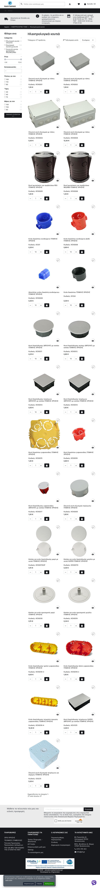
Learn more (8, 880)
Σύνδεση (54, 842)
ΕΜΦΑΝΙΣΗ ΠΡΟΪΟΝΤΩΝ (13, 115)
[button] (70, 4)
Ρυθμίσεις (39, 883)
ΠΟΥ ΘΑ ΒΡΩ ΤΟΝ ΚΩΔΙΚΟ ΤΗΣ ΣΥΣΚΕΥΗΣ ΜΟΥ (14, 849)
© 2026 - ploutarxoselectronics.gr (50, 870)
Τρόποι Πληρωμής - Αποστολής (35, 840)
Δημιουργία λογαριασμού (60, 845)
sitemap (30, 850)
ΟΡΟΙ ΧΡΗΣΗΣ (9, 838)
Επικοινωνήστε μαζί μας (37, 847)
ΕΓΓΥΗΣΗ (31, 844)
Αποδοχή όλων (49, 883)
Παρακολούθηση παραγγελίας (57, 839)
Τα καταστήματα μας (35, 852)
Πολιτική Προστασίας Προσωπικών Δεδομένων (13, 844)
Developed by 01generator (50, 872)
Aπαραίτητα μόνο (29, 883)
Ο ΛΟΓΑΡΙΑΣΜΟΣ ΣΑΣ (59, 832)
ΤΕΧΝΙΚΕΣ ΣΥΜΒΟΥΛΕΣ (13, 840)
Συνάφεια (88, 40)
